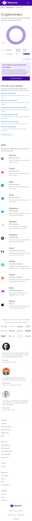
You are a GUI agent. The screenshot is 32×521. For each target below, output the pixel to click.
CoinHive (10, 54)
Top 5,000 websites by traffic (9, 114)
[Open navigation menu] (28, 3)
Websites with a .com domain (9, 121)
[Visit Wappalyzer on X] (16, 519)
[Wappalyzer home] (10, 3)
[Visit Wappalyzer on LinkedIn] (18, 519)
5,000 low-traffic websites (8, 126)
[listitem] (16, 423)
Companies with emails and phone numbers (14, 107)
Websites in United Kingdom (9, 100)
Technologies (9, 7)
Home (2, 7)
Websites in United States (8, 93)
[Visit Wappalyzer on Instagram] (14, 519)
